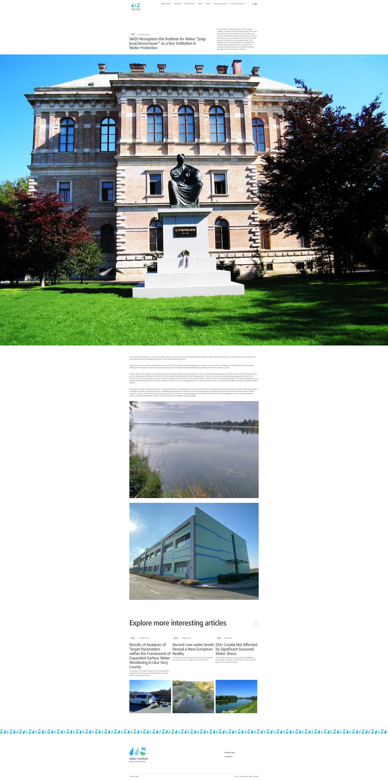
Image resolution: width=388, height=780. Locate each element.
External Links (230, 753)
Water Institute (166, 4)
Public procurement (220, 4)
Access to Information (237, 4)
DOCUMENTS (228, 757)
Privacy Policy (134, 776)
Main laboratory (190, 4)
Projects (208, 4)
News (200, 4)
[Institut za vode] (136, 7)
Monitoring (177, 4)
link (194, 396)
